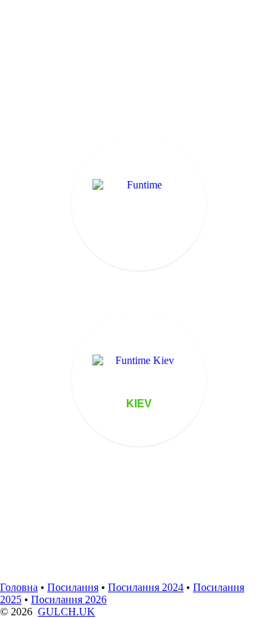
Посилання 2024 (146, 587)
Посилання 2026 (69, 599)
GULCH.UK (66, 611)
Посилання (73, 587)
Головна (19, 587)
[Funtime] (139, 203)
